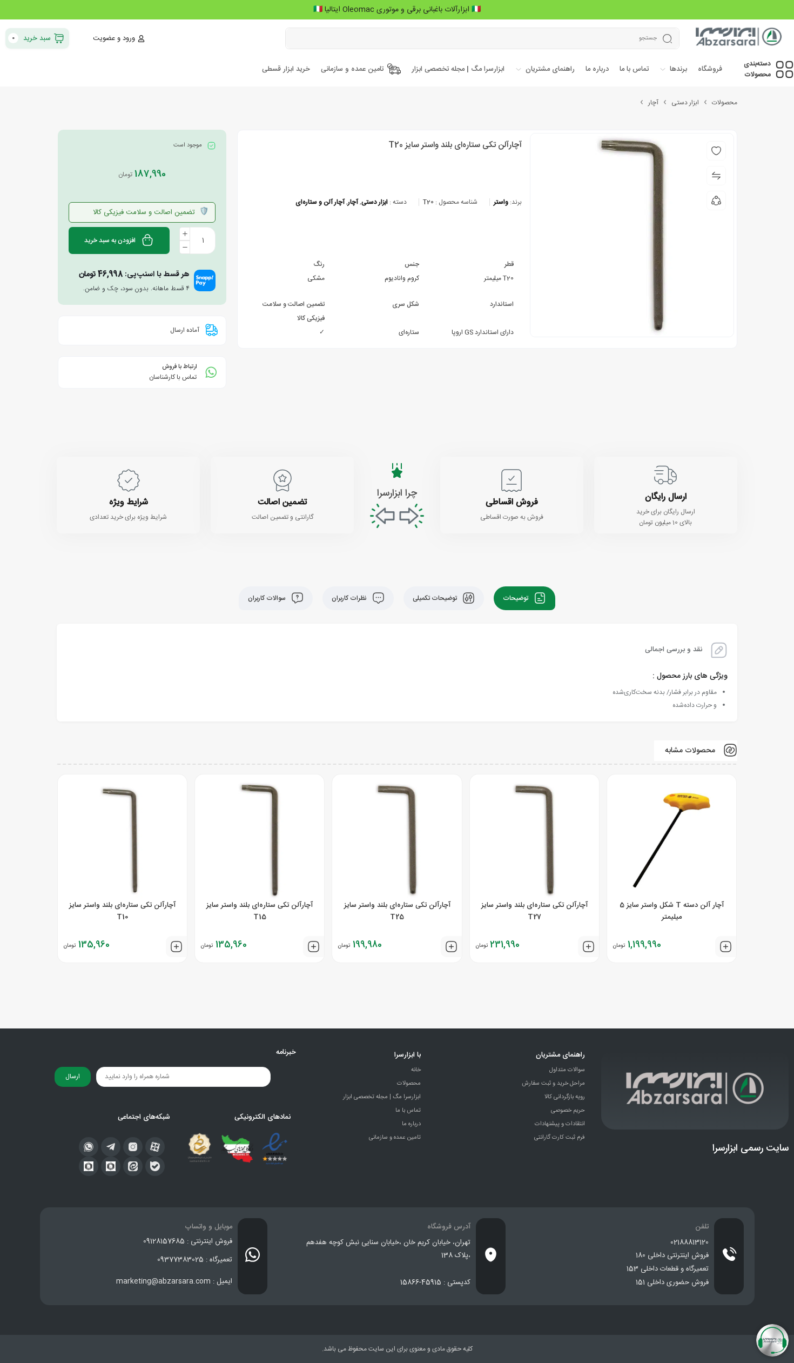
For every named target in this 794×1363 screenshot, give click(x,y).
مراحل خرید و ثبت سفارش (553, 1083)
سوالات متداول (567, 1070)
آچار (653, 102)
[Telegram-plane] (110, 1147)
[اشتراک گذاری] (716, 200)
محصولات (724, 102)
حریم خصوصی (568, 1110)
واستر (501, 202)
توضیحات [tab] (516, 598)
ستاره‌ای (409, 332)
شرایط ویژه (128, 502)
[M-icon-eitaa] (133, 1166)
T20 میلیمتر (499, 278)
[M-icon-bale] (155, 1166)
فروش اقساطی (512, 502)
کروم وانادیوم (402, 278)
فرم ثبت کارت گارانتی (559, 1137)
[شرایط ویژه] (129, 480)
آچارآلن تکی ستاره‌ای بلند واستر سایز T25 (397, 911)
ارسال (72, 1076)
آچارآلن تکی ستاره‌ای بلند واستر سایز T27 (534, 911)
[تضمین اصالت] (282, 480)
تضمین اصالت (282, 502)
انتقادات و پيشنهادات (560, 1124)
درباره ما (411, 1124)
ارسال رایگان (666, 497)
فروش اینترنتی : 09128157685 (187, 1241)
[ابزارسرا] (739, 38)
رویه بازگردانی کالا (564, 1097)
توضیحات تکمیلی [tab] (436, 598)
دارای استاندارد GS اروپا (483, 332)
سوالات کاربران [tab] (267, 598)
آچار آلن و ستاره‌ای (320, 202)
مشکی (316, 278)
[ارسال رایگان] (665, 475)
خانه (416, 1070)
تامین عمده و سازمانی (395, 1137)
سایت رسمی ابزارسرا (750, 1148)
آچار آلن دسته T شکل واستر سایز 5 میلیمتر (672, 911)
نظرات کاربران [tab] (350, 598)
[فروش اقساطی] (511, 480)
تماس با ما (408, 1110)
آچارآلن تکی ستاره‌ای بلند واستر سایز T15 (259, 911)
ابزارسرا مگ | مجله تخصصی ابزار (382, 1097)
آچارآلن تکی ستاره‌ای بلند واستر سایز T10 (122, 911)
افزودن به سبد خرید (110, 240)
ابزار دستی (685, 102)
